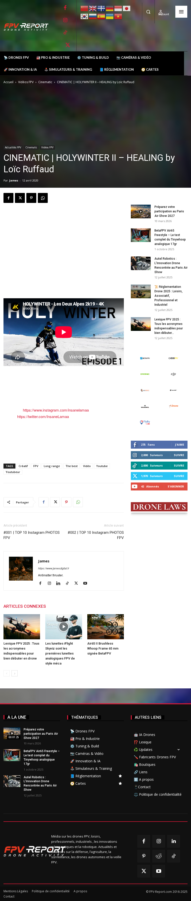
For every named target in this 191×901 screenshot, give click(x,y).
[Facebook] (65, 8)
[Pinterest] (31, 198)
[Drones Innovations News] (28, 27)
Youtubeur (13, 472)
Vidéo (87, 466)
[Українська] (110, 15)
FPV (35, 466)
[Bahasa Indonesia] (118, 7)
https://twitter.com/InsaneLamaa (43, 416)
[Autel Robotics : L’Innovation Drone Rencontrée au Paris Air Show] (141, 263)
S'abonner (176, 486)
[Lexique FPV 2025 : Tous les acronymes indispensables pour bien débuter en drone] (21, 626)
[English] (93, 7)
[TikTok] (65, 33)
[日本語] (127, 7)
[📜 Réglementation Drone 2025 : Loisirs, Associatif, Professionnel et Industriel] (141, 291)
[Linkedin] (60, 583)
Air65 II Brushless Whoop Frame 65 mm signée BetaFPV (102, 648)
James (13, 180)
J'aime (179, 444)
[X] (68, 45)
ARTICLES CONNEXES (24, 606)
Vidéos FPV (26, 82)
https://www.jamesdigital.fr (53, 568)
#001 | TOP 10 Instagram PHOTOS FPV (31, 535)
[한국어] (84, 15)
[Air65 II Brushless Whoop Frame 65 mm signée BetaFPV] (105, 626)
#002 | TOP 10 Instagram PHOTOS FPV (96, 535)
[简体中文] (84, 7)
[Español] (101, 15)
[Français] (101, 8)
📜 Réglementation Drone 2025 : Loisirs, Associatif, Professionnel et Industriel (168, 295)
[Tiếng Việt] (118, 15)
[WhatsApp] (43, 198)
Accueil (8, 82)
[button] (148, 12)
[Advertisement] (63, 219)
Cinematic (45, 82)
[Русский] (93, 15)
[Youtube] (87, 583)
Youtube (102, 466)
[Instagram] (65, 20)
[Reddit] (158, 856)
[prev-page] (6, 673)
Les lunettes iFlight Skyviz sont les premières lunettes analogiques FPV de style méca (60, 653)
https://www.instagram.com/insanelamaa (56, 410)
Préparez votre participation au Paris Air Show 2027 (169, 211)
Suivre (179, 455)
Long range (52, 466)
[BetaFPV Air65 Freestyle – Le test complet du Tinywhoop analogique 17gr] (141, 235)
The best (71, 466)
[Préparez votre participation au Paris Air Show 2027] (141, 211)
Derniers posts (145, 196)
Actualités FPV (13, 147)
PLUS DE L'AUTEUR (69, 606)
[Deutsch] (110, 7)
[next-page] (14, 673)
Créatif (23, 466)
